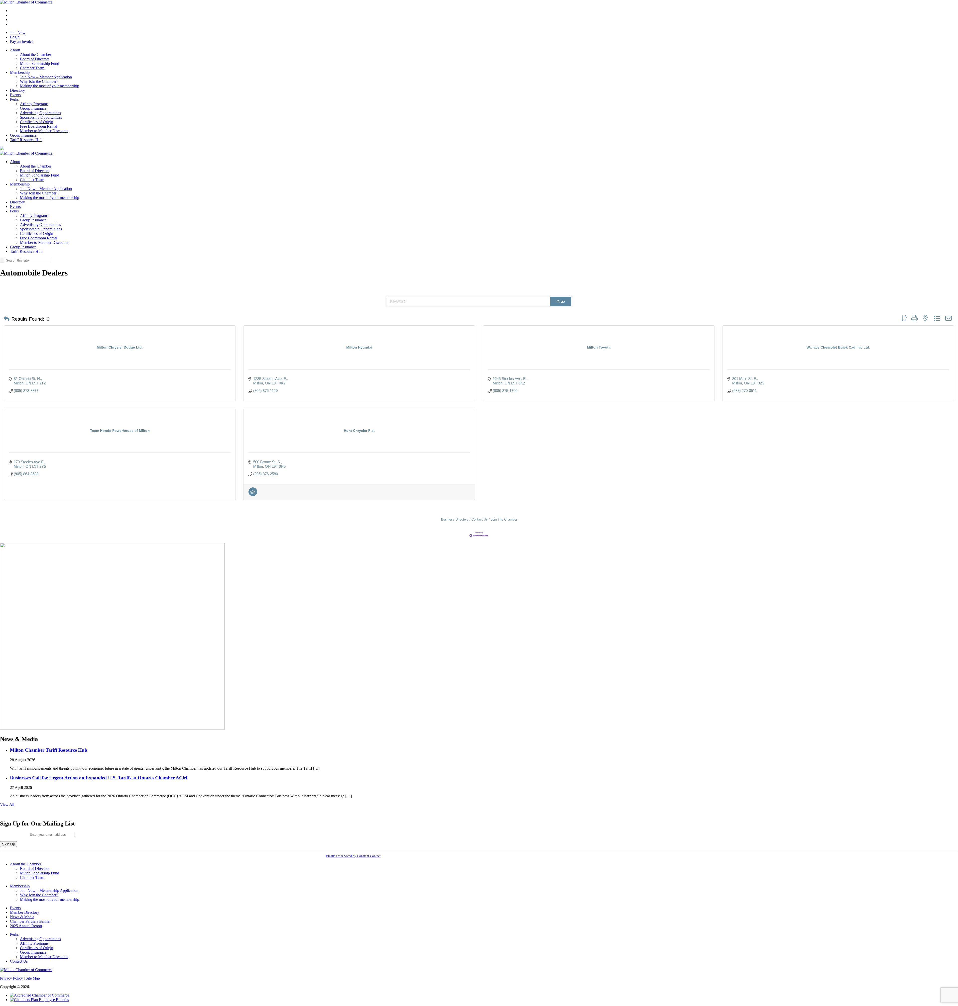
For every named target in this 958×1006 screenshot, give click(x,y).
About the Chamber (35, 54)
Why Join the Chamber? (39, 81)
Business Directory (455, 519)
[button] (6, 319)
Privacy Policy (11, 978)
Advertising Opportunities (40, 113)
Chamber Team (32, 68)
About (15, 50)
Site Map (33, 978)
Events (15, 95)
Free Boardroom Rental (38, 126)
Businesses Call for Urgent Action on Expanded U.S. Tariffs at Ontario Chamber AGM (98, 777)
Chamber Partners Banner (30, 921)
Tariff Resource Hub (26, 140)
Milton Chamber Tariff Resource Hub (48, 750)
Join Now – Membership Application (49, 890)
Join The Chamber (504, 519)
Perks (14, 99)
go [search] (563, 301)
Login (14, 37)
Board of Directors (34, 59)
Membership (20, 72)
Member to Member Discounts (44, 131)
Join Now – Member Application (46, 77)
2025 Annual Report (26, 926)
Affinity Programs (34, 104)
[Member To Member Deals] (252, 495)
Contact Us (480, 519)
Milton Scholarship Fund (39, 63)
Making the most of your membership (49, 86)
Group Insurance (33, 108)
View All (7, 804)
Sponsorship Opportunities (41, 117)
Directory (17, 90)
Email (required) (14, 834)
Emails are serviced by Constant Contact (353, 856)
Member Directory (24, 912)
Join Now (17, 32)
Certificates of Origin (36, 122)
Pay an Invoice (21, 41)
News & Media (22, 917)
